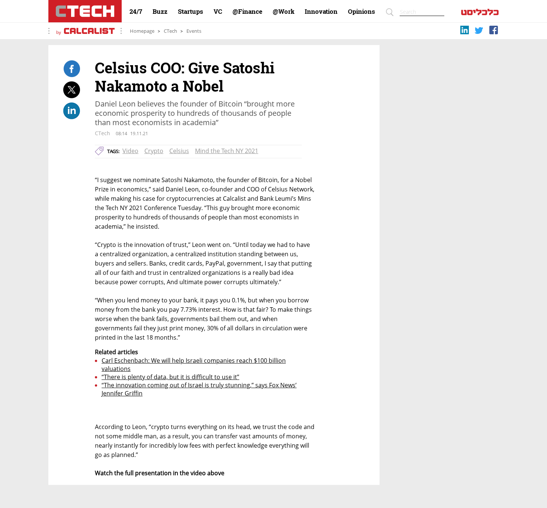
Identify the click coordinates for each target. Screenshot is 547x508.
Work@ (283, 11)
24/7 (135, 11)
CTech (170, 31)
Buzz (160, 11)
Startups (190, 11)
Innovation (321, 11)
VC (218, 11)
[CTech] (85, 11)
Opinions (361, 11)
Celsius (179, 151)
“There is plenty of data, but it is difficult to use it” (170, 377)
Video (130, 151)
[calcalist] (480, 13)
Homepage (142, 31)
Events (193, 31)
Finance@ (247, 11)
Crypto (153, 151)
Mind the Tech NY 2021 (226, 151)
